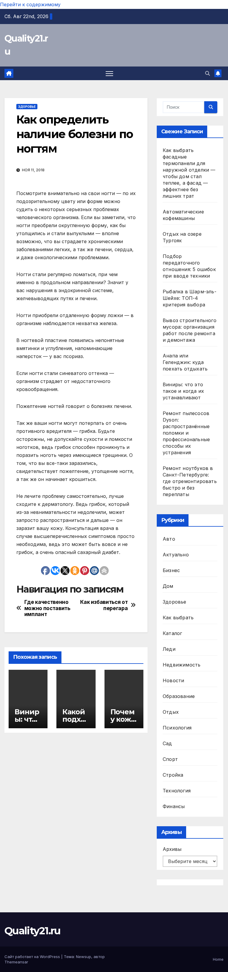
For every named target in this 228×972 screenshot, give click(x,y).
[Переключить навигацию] (109, 73)
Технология (177, 791)
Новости (173, 680)
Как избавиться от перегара (104, 605)
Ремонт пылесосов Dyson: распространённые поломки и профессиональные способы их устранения (186, 432)
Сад (167, 743)
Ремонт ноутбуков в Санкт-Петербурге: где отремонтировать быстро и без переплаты (190, 481)
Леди (169, 649)
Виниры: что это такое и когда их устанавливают (183, 390)
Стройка (173, 775)
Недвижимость (181, 665)
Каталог (172, 633)
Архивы (172, 849)
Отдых (171, 712)
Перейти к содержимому (30, 4)
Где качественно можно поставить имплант (47, 608)
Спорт (170, 759)
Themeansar (16, 962)
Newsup (83, 956)
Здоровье (27, 106)
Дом (168, 586)
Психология (177, 728)
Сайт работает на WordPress (32, 956)
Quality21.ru (32, 930)
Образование (179, 696)
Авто (169, 539)
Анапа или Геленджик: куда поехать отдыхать (185, 362)
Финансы (174, 806)
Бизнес (171, 570)
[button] (207, 73)
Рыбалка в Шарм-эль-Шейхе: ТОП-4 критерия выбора (189, 298)
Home (218, 959)
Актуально (176, 555)
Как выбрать (178, 617)
